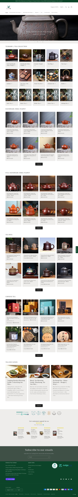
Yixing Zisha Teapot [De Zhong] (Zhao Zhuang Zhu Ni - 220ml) (47, 155)
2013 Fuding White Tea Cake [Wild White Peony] (29, 345)
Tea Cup (63, 64)
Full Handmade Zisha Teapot (11, 64)
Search (29, 467)
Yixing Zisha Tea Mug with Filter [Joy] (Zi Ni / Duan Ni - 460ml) (30, 256)
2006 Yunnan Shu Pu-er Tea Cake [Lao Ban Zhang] (63, 345)
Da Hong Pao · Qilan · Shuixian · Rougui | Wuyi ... (60, 382)
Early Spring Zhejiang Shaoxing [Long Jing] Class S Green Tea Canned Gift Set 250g (47, 318)
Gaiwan (9, 83)
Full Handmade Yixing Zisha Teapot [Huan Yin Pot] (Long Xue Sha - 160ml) (12, 194)
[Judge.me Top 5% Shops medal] (54, 413)
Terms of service (33, 494)
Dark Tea (9, 103)
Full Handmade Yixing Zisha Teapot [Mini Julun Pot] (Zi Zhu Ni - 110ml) (47, 219)
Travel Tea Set (38, 83)
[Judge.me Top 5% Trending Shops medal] (59, 413)
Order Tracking (31, 471)
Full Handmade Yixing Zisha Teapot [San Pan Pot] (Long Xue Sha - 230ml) (47, 194)
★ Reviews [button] (76, 249)
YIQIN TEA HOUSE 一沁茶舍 (13, 494)
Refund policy (21, 494)
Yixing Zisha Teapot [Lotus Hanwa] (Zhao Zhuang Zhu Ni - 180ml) (64, 130)
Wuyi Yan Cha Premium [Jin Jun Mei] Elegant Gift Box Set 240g (30, 318)
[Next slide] (40, 42)
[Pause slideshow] (43, 42)
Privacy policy (27, 494)
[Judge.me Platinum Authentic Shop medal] (33, 413)
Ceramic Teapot (38, 64)
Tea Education (31, 469)
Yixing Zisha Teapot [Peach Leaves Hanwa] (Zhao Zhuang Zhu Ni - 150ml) (47, 130)
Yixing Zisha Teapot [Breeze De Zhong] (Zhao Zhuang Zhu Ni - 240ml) (30, 155)
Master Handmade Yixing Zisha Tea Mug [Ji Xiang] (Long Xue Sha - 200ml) (64, 256)
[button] (15, 12)
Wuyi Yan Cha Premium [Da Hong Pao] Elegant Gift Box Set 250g (13, 318)
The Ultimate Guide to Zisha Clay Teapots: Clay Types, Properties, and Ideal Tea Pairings (16, 474)
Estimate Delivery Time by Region (34, 465)
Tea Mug (50, 64)
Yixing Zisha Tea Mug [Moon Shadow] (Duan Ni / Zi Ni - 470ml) (12, 281)
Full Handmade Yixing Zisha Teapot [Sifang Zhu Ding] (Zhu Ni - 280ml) (13, 219)
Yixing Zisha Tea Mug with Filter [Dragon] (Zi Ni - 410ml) (47, 256)
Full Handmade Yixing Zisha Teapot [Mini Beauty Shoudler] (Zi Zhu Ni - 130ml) (64, 219)
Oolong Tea (64, 103)
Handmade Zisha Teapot (25, 64)
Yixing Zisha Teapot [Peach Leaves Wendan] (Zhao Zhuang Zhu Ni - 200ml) (30, 130)
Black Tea (23, 103)
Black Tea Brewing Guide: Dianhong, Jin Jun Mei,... (37, 382)
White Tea (37, 103)
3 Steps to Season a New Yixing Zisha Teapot (14, 467)
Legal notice (53, 494)
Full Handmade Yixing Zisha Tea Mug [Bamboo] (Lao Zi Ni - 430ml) (13, 256)
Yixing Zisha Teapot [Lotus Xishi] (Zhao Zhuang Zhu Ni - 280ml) (64, 155)
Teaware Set (51, 83)
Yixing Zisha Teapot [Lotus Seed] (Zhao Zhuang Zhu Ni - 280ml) (12, 155)
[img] (39, 423)
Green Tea (50, 103)
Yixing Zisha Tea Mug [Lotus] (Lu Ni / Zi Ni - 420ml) (30, 281)
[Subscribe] (48, 457)
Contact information (47, 494)
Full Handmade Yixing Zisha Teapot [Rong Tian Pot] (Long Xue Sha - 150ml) (30, 194)
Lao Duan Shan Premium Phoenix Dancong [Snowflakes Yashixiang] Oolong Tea (13, 345)
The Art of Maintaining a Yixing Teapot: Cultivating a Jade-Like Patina (15, 470)
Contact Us (30, 474)
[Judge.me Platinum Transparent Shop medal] (39, 413)
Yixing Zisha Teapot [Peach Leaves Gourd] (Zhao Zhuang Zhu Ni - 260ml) (12, 130)
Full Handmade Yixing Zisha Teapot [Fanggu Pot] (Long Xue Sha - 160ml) (64, 194)
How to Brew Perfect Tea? (10, 465)
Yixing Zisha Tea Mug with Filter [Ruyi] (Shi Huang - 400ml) (64, 281)
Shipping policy (39, 494)
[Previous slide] (34, 42)
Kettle (63, 83)
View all (39, 164)
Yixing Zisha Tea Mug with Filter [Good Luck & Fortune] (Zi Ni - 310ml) (47, 281)
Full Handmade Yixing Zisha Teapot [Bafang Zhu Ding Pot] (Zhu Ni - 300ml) (30, 219)
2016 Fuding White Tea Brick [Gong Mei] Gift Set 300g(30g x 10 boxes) (64, 318)
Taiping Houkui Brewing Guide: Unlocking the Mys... (16, 382)
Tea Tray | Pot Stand (24, 84)
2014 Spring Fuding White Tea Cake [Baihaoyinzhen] (47, 345)
